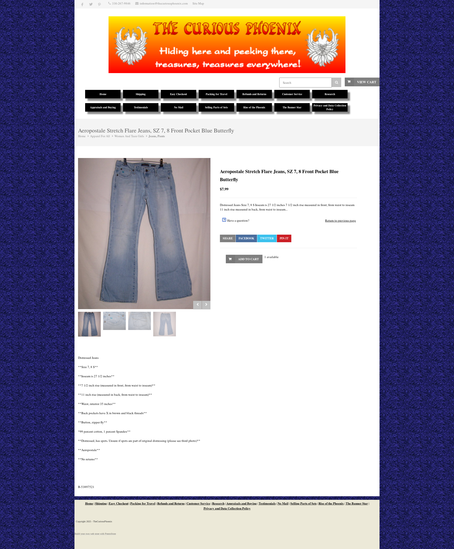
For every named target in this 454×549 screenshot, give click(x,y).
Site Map (198, 3)
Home (82, 136)
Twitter (267, 238)
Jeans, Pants (156, 136)
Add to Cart (248, 259)
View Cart (366, 81)
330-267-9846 (121, 3)
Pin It (284, 238)
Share (228, 238)
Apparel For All (100, 136)
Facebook (246, 238)
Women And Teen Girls (129, 136)
